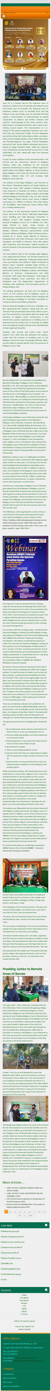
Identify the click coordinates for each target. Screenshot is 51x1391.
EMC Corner (7, 1382)
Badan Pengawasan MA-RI (13, 1237)
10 (19, 1215)
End (30, 1215)
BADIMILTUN (8, 1263)
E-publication (8, 1374)
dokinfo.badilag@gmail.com (26, 1358)
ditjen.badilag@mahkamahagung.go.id (28, 1361)
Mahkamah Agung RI (11, 1231)
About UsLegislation (11, 1386)
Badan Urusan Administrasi (13, 1242)
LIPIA (5, 1279)
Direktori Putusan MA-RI (12, 1247)
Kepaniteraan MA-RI (11, 1253)
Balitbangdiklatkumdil (11, 1269)
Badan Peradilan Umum (12, 1258)
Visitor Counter (24, 1329)
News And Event (9, 1378)
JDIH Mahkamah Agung (12, 1274)
